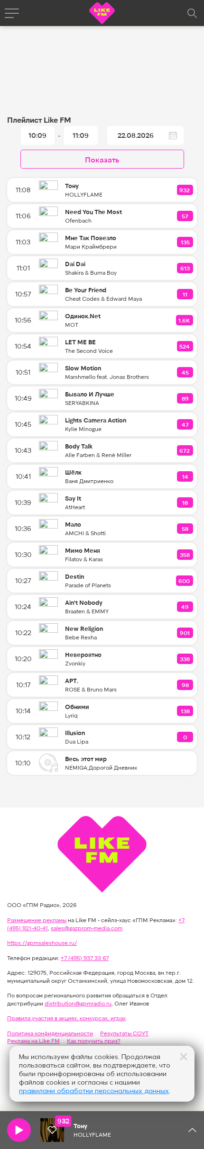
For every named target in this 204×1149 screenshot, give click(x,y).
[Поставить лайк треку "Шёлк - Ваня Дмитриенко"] (185, 476)
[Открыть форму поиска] (192, 13)
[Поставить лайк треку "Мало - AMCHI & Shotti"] (185, 528)
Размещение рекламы (36, 919)
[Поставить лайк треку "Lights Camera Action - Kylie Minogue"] (185, 424)
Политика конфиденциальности (50, 1033)
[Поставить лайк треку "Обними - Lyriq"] (185, 711)
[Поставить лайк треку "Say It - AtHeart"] (185, 502)
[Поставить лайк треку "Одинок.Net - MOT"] (184, 320)
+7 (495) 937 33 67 (85, 957)
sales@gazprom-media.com (86, 928)
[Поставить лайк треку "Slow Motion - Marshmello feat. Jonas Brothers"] (185, 372)
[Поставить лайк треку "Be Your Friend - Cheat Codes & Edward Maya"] (185, 294)
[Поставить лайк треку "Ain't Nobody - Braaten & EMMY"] (185, 606)
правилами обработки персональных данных (94, 1090)
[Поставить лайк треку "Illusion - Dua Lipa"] (185, 737)
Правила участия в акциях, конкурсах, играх (66, 1017)
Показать (102, 159)
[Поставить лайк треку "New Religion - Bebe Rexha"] (185, 633)
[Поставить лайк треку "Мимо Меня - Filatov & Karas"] (185, 554)
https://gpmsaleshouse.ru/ (42, 942)
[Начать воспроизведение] (19, 1130)
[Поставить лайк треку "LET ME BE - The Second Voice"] (185, 346)
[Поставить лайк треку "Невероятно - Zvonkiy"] (185, 659)
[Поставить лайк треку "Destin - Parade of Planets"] (184, 580)
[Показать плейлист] (192, 1130)
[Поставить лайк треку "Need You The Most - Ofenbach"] (185, 216)
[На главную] (102, 14)
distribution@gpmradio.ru (78, 1003)
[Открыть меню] (12, 13)
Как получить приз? (94, 1040)
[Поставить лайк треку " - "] (52, 1130)
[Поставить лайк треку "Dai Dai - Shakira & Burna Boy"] (185, 268)
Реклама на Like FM (33, 1040)
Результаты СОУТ (124, 1033)
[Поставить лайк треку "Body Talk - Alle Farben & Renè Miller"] (185, 450)
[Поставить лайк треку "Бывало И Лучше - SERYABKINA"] (185, 398)
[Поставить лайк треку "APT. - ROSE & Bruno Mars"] (185, 685)
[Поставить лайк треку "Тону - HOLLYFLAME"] (185, 190)
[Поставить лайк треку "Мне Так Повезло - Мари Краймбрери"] (185, 242)
